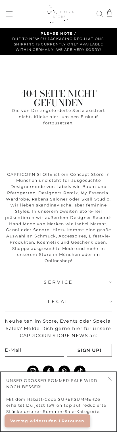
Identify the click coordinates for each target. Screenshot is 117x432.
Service (58, 282)
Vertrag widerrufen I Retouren (47, 420)
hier (53, 116)
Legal (58, 301)
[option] (58, 42)
